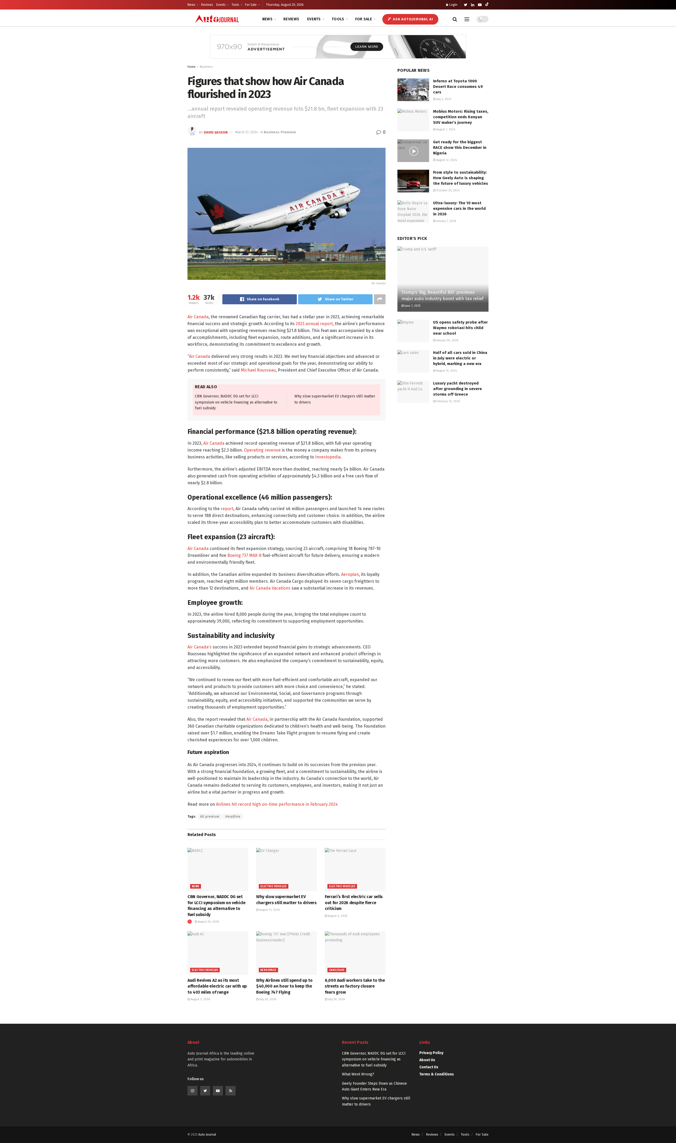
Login (453, 5)
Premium (288, 132)
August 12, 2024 (446, 160)
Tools (235, 5)
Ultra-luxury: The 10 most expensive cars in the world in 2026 (459, 208)
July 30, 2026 (267, 999)
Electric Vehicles (273, 886)
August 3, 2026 (337, 916)
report (227, 508)
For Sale (251, 5)
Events (221, 5)
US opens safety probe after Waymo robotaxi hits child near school (460, 328)
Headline (233, 816)
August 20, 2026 (208, 921)
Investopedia (328, 456)
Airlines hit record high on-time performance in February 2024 (277, 804)
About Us (427, 1060)
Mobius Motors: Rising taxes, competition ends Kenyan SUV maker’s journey (460, 117)
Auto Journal (207, 1134)
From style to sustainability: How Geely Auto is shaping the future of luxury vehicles (460, 178)
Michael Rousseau (258, 370)
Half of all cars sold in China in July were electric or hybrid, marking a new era (460, 358)
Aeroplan (350, 574)
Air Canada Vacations (270, 588)
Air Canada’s (199, 646)
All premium (209, 816)
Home (191, 67)
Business (206, 67)
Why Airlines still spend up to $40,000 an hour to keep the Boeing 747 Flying (284, 986)
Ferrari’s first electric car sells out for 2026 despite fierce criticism (354, 902)
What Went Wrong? (358, 1074)
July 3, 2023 (443, 99)
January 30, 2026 (446, 340)
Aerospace (268, 970)
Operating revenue (262, 450)
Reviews (207, 5)
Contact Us (428, 1067)
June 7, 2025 (412, 305)
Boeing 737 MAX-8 (244, 555)
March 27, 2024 (246, 132)
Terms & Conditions (436, 1074)
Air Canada (198, 316)
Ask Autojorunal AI (412, 19)
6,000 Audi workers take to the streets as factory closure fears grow (355, 986)
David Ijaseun (216, 132)
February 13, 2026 (447, 401)
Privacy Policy (431, 1053)
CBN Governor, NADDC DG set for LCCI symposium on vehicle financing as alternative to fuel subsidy (236, 402)
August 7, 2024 (445, 129)
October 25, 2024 (447, 190)
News (191, 5)
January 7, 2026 (445, 221)
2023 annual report (314, 323)
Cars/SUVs (337, 970)
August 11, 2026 (269, 910)
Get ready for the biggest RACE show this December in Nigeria (459, 147)
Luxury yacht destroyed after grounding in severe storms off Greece (457, 389)
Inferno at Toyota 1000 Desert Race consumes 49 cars (458, 86)
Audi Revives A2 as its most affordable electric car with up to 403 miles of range (217, 986)
